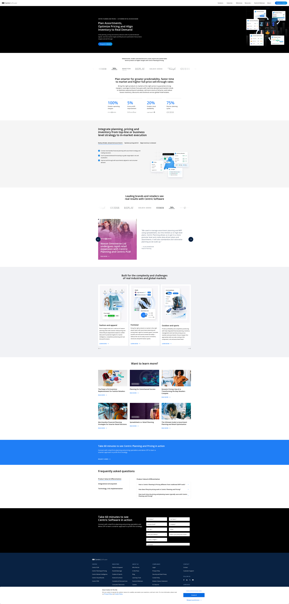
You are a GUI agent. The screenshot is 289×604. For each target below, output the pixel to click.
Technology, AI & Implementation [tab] (110, 489)
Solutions (220, 3)
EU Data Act (155, 584)
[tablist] (127, 142)
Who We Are (135, 567)
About (269, 3)
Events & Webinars (259, 3)
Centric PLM (95, 567)
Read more (104, 256)
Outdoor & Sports (117, 574)
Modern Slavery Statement (159, 581)
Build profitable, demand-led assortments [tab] (110, 143)
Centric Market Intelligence (99, 574)
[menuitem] (101, 567)
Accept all (194, 595)
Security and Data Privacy (159, 574)
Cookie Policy (119, 594)
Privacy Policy (108, 594)
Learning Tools (136, 578)
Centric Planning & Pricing (99, 571)
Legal (153, 567)
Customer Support (188, 571)
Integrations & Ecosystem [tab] (107, 484)
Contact (185, 567)
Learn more (103, 343)
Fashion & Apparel (117, 567)
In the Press (135, 571)
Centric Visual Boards (98, 578)
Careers (134, 584)
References (239, 3)
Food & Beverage (117, 571)
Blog (133, 574)
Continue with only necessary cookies (194, 591)
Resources (248, 3)
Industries (229, 3)
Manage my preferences (193, 600)
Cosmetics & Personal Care (119, 581)
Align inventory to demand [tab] (148, 143)
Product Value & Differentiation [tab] (109, 479)
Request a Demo (281, 3)
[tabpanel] (144, 163)
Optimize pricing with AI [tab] (131, 143)
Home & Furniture (117, 578)
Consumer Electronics (118, 584)
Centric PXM (95, 581)
